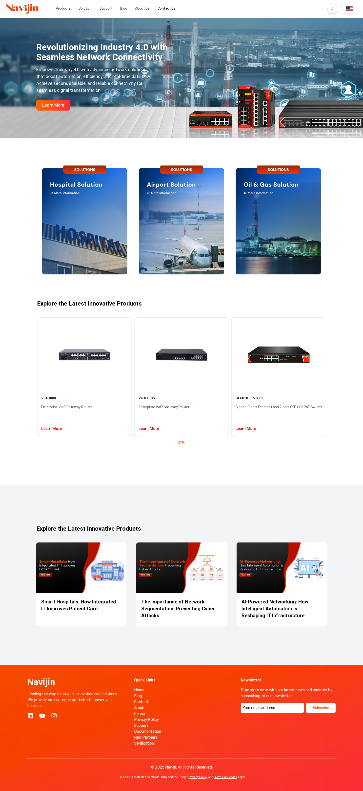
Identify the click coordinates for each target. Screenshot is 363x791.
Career (139, 713)
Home (139, 690)
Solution (85, 8)
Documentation (147, 731)
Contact (141, 701)
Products (63, 8)
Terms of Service (225, 777)
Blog (123, 8)
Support (106, 8)
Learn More (51, 428)
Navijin (41, 682)
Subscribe (321, 708)
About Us (142, 8)
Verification (144, 743)
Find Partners (145, 737)
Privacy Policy (146, 719)
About (139, 707)
